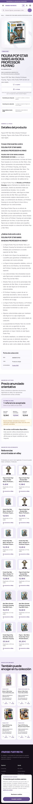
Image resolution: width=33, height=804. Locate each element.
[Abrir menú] (3, 5)
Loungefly (3, 771)
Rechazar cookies (16, 794)
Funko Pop (3, 768)
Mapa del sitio (21, 774)
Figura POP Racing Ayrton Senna (7, 725)
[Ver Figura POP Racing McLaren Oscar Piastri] (24, 714)
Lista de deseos (21, 771)
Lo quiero (17, 84)
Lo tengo (17, 89)
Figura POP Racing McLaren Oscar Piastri (24, 725)
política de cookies (7, 790)
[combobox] (16, 10)
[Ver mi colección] (30, 5)
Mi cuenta (20, 768)
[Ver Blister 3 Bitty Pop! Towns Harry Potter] (24, 680)
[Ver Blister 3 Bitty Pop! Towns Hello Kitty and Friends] (8, 680)
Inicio (2, 15)
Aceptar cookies (16, 799)
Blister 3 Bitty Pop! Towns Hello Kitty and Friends (8, 692)
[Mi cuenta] (26, 5)
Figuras (3, 774)
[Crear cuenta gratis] (23, 5)
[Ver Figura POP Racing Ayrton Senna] (8, 714)
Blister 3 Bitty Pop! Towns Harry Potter (23, 691)
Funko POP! (15, 365)
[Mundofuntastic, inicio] (11, 5)
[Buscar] (30, 10)
